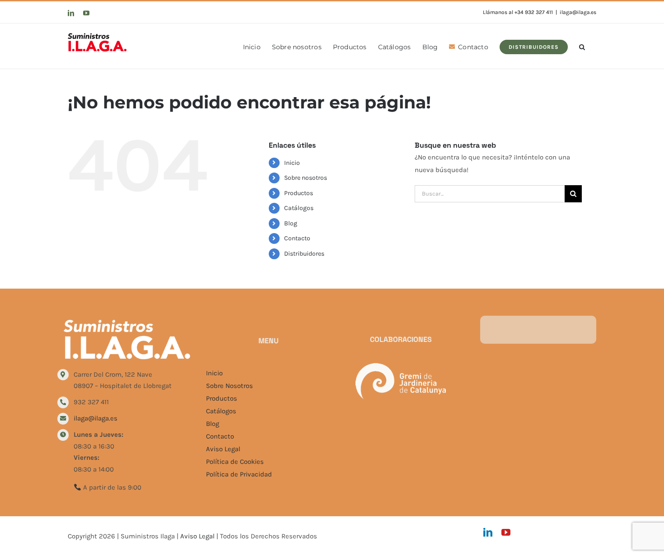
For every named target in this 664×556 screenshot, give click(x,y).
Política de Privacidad (239, 474)
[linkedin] (487, 532)
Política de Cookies (235, 462)
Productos (298, 193)
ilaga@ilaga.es (578, 12)
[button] (582, 46)
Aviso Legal (223, 449)
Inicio (292, 163)
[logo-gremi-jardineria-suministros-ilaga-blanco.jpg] (400, 366)
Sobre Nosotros (229, 386)
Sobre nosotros (305, 178)
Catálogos (298, 208)
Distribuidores (304, 253)
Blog (290, 223)
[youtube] (505, 532)
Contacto (297, 238)
